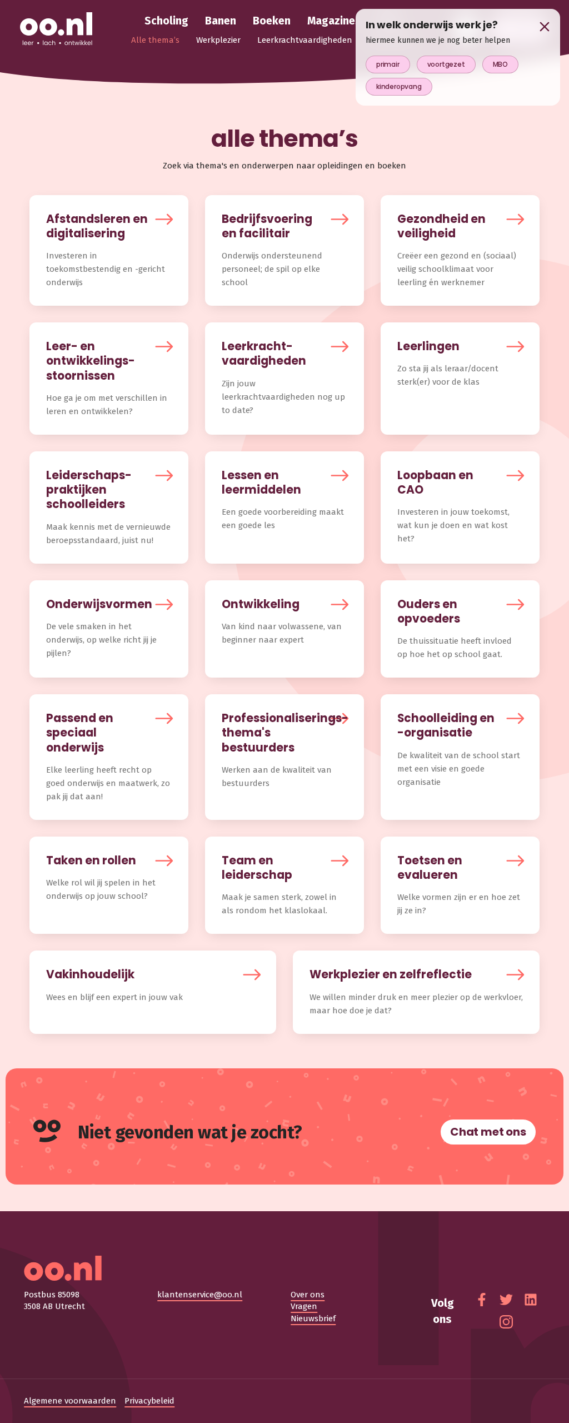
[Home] (56, 29)
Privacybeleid (149, 1401)
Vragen (304, 1306)
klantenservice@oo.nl (199, 1295)
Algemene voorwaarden (70, 1401)
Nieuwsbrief (313, 1318)
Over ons (308, 1295)
